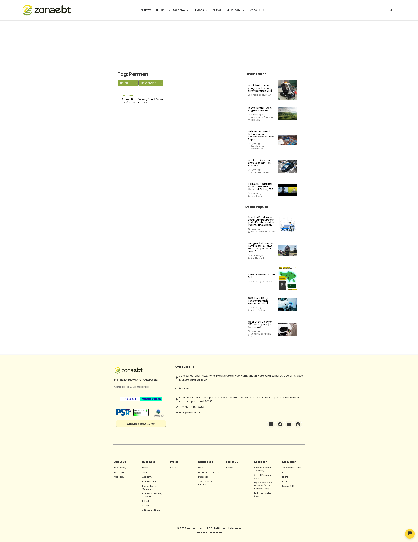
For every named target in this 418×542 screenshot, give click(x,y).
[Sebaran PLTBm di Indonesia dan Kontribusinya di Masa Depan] (287, 140)
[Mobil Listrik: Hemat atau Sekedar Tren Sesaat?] (287, 166)
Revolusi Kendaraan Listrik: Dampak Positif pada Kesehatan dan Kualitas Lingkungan (261, 221)
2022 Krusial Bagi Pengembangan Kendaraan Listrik (258, 301)
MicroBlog (128, 95)
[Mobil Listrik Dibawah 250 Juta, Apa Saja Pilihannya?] (287, 329)
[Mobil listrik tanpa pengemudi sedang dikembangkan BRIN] (287, 90)
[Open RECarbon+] (243, 10)
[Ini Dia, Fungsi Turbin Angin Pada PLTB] (287, 114)
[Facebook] (280, 424)
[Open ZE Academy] (187, 10)
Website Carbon (151, 398)
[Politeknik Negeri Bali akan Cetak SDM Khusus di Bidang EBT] (287, 190)
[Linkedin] (271, 424)
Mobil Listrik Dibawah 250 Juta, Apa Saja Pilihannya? (260, 324)
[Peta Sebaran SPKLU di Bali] (287, 278)
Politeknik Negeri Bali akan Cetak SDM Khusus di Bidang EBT (260, 187)
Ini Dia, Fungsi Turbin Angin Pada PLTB (260, 109)
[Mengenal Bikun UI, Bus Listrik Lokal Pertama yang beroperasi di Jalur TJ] (287, 251)
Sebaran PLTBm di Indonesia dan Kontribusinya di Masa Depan (261, 135)
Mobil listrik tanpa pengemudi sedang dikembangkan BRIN (260, 88)
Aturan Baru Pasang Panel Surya (142, 99)
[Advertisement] (209, 46)
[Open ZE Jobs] (206, 10)
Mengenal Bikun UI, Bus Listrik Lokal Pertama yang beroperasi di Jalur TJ (261, 247)
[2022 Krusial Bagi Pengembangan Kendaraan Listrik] (287, 304)
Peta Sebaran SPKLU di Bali (261, 276)
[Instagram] (298, 424)
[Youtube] (289, 424)
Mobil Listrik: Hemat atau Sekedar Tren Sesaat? (259, 163)
